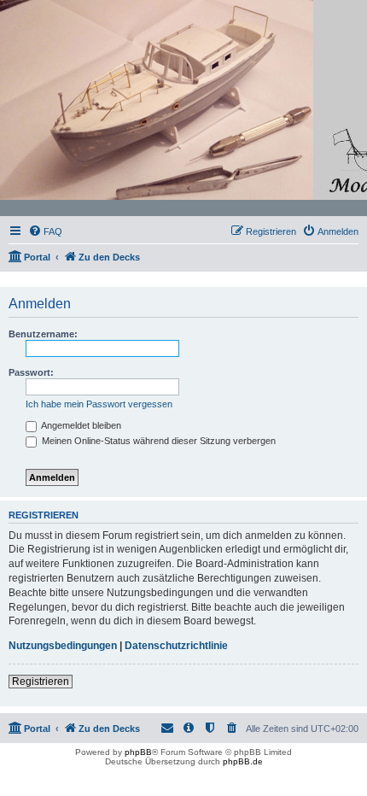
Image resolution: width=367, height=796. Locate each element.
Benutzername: (43, 334)
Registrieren (40, 682)
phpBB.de (243, 761)
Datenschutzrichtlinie (176, 646)
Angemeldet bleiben (80, 425)
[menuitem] (45, 231)
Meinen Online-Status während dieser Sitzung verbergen (157, 441)
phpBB (138, 752)
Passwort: (31, 372)
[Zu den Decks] (184, 108)
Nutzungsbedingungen (63, 646)
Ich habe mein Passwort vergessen (99, 404)
